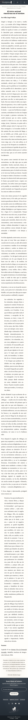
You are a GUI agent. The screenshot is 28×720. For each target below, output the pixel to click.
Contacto (22, 699)
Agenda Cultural (14, 699)
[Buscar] (17, 2)
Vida (20, 6)
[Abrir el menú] (24, 2)
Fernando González (14, 6)
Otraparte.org (5, 6)
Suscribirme (14, 693)
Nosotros (5, 699)
